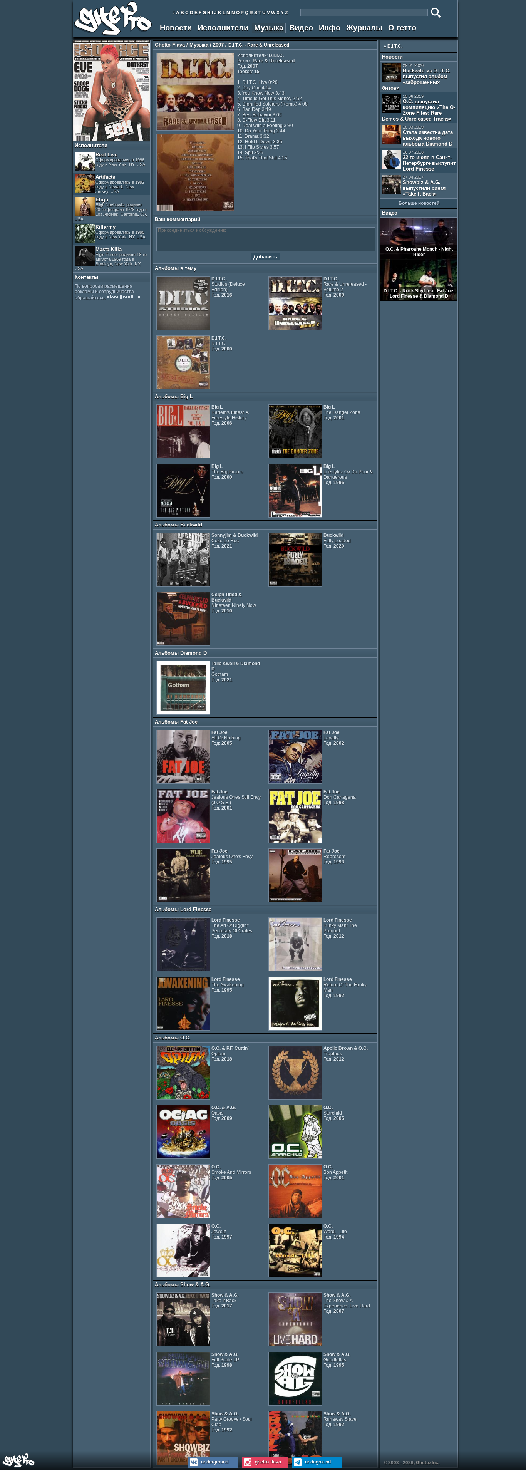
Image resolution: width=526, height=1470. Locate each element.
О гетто (402, 27)
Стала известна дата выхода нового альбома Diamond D (428, 136)
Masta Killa (111, 258)
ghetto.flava (267, 1462)
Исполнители (223, 27)
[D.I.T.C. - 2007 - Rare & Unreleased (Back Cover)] (195, 210)
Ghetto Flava (170, 45)
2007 (218, 45)
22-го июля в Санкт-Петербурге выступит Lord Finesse (429, 161)
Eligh (111, 209)
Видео (301, 27)
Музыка (268, 27)
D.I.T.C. (394, 46)
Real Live (120, 159)
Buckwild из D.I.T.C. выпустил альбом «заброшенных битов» (416, 77)
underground (213, 1462)
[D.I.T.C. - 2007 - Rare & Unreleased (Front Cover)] (195, 129)
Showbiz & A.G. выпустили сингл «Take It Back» (424, 186)
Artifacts (119, 184)
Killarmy (120, 231)
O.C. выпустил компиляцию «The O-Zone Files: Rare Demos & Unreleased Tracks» (418, 108)
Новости (176, 27)
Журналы (364, 27)
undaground (317, 1462)
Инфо (329, 27)
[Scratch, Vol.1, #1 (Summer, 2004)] (111, 139)
